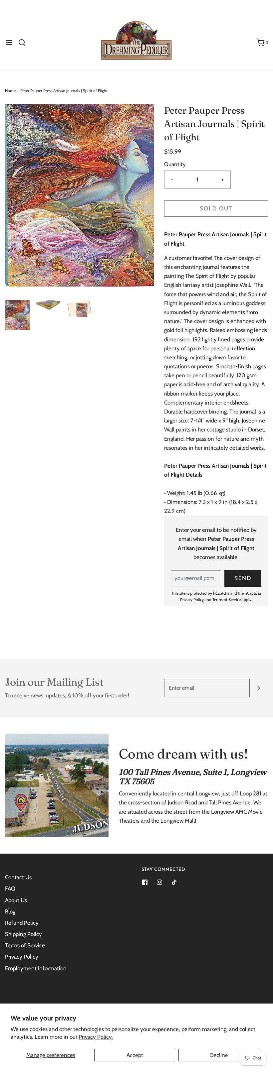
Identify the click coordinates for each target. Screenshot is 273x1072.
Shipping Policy (23, 934)
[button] (17, 315)
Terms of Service (226, 599)
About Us (16, 900)
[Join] (259, 688)
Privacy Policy (192, 599)
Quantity (175, 164)
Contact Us (18, 877)
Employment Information (36, 968)
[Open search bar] (24, 43)
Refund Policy (22, 922)
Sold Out (216, 208)
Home (10, 90)
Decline (218, 1055)
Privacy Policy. (96, 1036)
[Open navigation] (9, 43)
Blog (10, 911)
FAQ (10, 888)
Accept (135, 1055)
